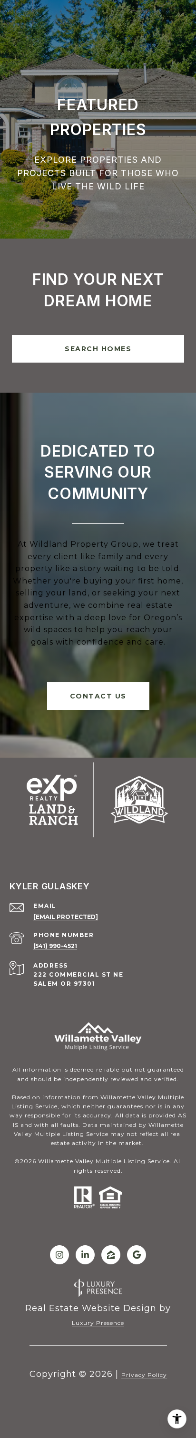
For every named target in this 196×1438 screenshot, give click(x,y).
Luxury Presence (98, 1322)
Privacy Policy (144, 1374)
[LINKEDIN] (85, 1254)
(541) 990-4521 (55, 945)
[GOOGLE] (136, 1254)
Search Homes (98, 348)
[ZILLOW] (110, 1254)
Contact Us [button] (98, 696)
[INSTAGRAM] (59, 1254)
